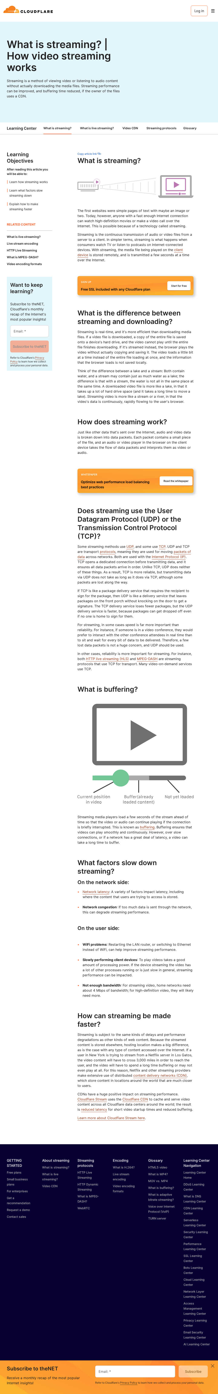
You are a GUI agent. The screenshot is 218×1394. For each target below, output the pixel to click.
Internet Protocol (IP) (169, 557)
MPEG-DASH (147, 659)
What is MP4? (158, 1174)
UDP (129, 546)
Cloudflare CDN (135, 1099)
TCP (162, 546)
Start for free (179, 285)
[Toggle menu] (213, 11)
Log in (199, 11)
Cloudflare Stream (92, 1099)
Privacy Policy (128, 1382)
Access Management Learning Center (195, 1308)
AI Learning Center (197, 1344)
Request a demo (18, 1210)
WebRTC (83, 1208)
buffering (147, 827)
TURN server (157, 1218)
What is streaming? (57, 128)
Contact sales (16, 1216)
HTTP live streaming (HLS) (107, 659)
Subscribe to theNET (29, 346)
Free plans (14, 1172)
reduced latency (94, 1109)
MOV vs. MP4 (158, 1181)
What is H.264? (124, 1167)
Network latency (96, 892)
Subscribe (193, 1371)
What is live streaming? (97, 128)
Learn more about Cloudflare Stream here (111, 1118)
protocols (107, 551)
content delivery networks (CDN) (160, 1075)
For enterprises (17, 1191)
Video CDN (130, 128)
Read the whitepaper (176, 481)
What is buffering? (161, 1188)
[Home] (28, 11)
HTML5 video (157, 1167)
